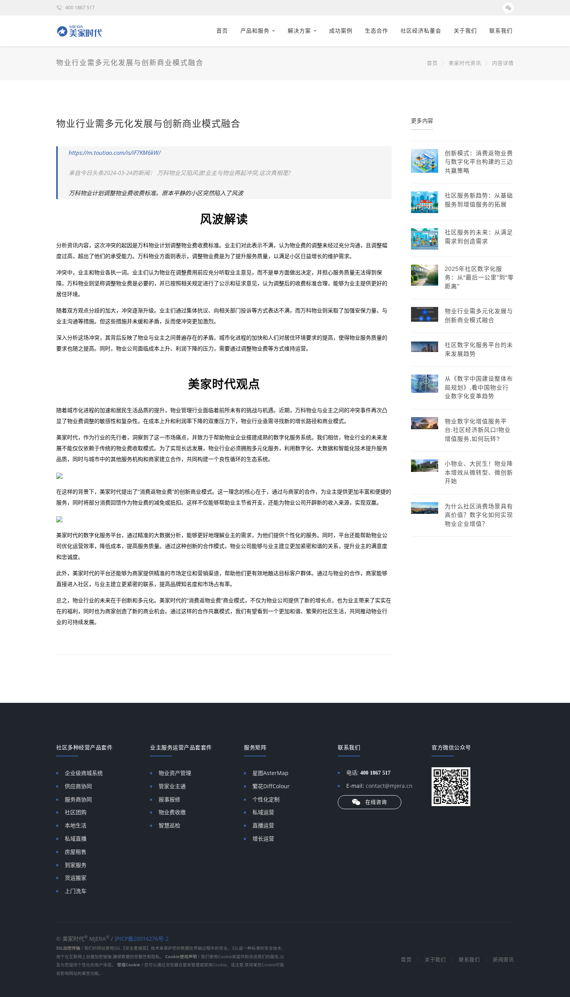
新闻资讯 (503, 959)
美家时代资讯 (465, 63)
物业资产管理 (175, 773)
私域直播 (75, 838)
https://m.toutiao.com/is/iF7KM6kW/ (115, 152)
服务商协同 (78, 799)
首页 (222, 31)
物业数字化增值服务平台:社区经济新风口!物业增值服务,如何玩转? (478, 430)
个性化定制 (266, 799)
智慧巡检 (169, 825)
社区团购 (75, 812)
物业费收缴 (172, 812)
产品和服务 (254, 31)
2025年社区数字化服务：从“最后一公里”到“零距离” (479, 277)
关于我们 (465, 31)
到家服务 (75, 865)
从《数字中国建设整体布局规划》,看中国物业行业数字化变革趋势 (479, 387)
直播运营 (263, 825)
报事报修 (169, 799)
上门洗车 (75, 891)
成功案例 (340, 31)
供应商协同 (78, 786)
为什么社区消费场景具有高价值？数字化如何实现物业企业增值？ (479, 515)
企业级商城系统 (84, 773)
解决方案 (299, 31)
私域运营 (263, 812)
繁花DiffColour (271, 786)
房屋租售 (75, 851)
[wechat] (508, 7)
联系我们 (501, 31)
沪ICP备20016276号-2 (141, 938)
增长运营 (263, 838)
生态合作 (376, 31)
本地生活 (75, 825)
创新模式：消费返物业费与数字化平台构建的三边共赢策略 (479, 162)
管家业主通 (172, 786)
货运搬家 (75, 877)
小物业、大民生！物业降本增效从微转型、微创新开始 (479, 472)
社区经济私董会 (421, 31)
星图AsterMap (270, 773)
